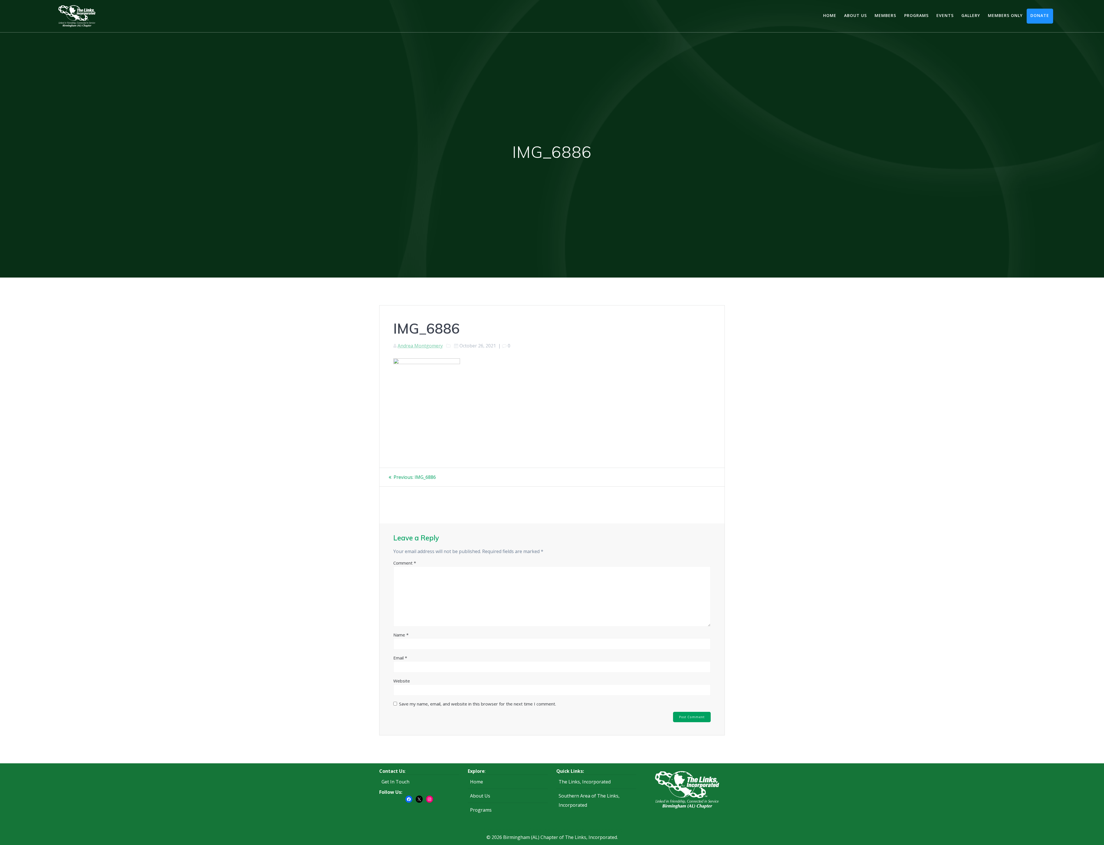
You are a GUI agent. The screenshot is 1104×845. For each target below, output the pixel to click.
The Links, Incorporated (585, 782)
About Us (855, 15)
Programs (916, 15)
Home (829, 15)
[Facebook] (408, 799)
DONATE (1039, 15)
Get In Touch (395, 782)
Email (400, 658)
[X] (419, 799)
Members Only (1005, 15)
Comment (404, 563)
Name (401, 635)
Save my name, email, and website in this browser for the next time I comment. (477, 704)
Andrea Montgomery (420, 346)
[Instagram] (429, 799)
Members (885, 15)
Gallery (970, 15)
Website (401, 681)
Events (945, 15)
